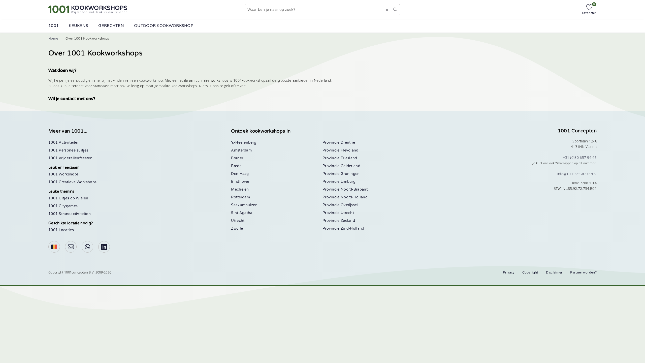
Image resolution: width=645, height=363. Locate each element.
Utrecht (237, 221)
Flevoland (350, 150)
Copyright (530, 272)
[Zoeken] (395, 9)
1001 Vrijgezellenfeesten (70, 158)
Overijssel (349, 205)
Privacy (509, 272)
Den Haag (240, 174)
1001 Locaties (61, 230)
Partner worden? (583, 272)
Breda (236, 166)
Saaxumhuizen (244, 205)
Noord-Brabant (354, 189)
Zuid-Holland (352, 228)
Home (53, 39)
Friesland (349, 158)
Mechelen (240, 189)
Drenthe (348, 142)
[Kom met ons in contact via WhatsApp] (87, 247)
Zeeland (348, 221)
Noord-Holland (354, 197)
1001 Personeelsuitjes (68, 150)
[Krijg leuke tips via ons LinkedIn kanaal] (104, 247)
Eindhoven (240, 181)
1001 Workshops (63, 174)
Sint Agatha (241, 213)
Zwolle (237, 228)
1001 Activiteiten (64, 142)
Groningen (350, 174)
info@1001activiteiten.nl (577, 173)
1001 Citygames (63, 206)
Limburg (348, 181)
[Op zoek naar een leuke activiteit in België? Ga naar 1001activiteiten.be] (54, 247)
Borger (237, 158)
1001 (53, 25)
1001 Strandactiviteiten (69, 214)
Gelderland (350, 166)
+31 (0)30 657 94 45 (580, 157)
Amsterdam (241, 150)
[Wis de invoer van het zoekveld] (387, 9)
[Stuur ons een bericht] (71, 247)
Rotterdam (240, 197)
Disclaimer (554, 272)
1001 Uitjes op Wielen (68, 198)
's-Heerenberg (243, 142)
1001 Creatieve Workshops (72, 182)
